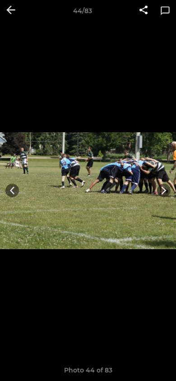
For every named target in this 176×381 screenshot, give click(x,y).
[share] (143, 11)
